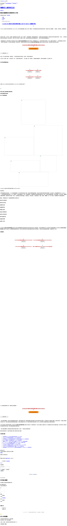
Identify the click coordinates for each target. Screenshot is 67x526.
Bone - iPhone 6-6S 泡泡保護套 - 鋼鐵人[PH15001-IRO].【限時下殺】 (14, 442)
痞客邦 (6, 458)
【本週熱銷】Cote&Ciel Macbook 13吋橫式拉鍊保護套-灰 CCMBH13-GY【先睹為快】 (17, 447)
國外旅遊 (8, 461)
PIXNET (26, 512)
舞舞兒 (1, 452)
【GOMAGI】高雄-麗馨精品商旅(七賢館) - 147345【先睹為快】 (13, 446)
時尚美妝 (8, 15)
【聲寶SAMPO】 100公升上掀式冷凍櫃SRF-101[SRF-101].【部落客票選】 (15, 441)
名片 (3, 19)
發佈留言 (2, 470)
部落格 (3, 18)
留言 (9, 458)
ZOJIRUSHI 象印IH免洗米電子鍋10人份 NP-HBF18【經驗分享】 (19, 23)
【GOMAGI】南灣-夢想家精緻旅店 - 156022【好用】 (11, 443)
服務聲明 (43, 512)
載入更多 (2, 464)
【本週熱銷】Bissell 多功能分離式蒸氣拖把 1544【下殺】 (12, 436)
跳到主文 (2, 10)
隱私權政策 (39, 512)
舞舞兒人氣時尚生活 (7, 8)
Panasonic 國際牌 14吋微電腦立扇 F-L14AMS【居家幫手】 (12, 440)
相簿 (3, 17)
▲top (1, 462)
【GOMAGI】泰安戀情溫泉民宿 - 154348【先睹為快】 (11, 437)
